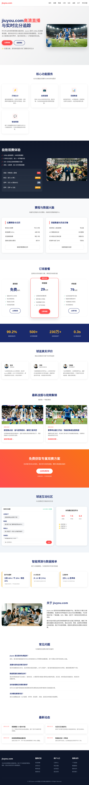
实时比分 (37, 765)
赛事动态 (37, 768)
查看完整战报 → (9, 439)
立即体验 (7, 42)
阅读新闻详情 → (53, 439)
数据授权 (74, 765)
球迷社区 (37, 771)
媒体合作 (74, 768)
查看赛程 (19, 43)
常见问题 (84, 3)
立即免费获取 (44, 471)
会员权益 (56, 768)
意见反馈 (56, 771)
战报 (73, 3)
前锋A (63, 519)
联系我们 (74, 771)
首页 (50, 3)
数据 (59, 3)
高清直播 (37, 762)
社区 (69, 3)
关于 (78, 3)
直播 (54, 3)
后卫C (80, 519)
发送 (49, 542)
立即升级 (74, 310)
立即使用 (15, 310)
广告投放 (74, 762)
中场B (71, 519)
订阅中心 (56, 762)
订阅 (64, 3)
